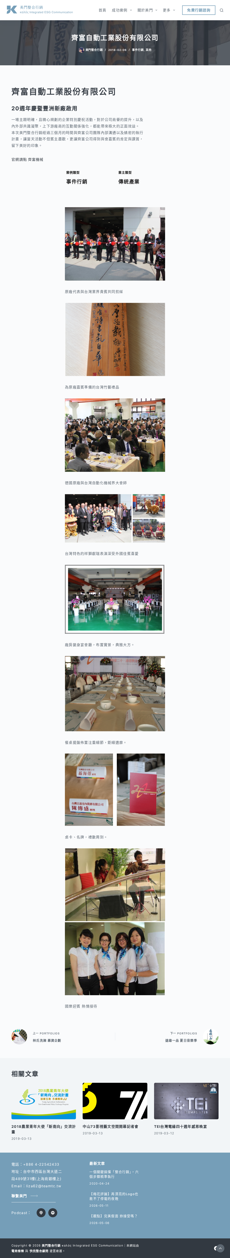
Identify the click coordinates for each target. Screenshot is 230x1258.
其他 (149, 50)
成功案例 (119, 10)
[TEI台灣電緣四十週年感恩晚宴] (186, 1101)
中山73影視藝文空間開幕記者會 (110, 1126)
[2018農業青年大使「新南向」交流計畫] (43, 1101)
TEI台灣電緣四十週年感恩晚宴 (180, 1126)
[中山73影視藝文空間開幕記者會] (115, 1101)
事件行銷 (138, 50)
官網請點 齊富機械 (27, 159)
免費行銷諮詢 (198, 10)
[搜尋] (221, 10)
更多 (167, 10)
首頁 (102, 10)
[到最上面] (220, 1248)
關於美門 (145, 10)
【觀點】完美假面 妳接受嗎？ (113, 1216)
